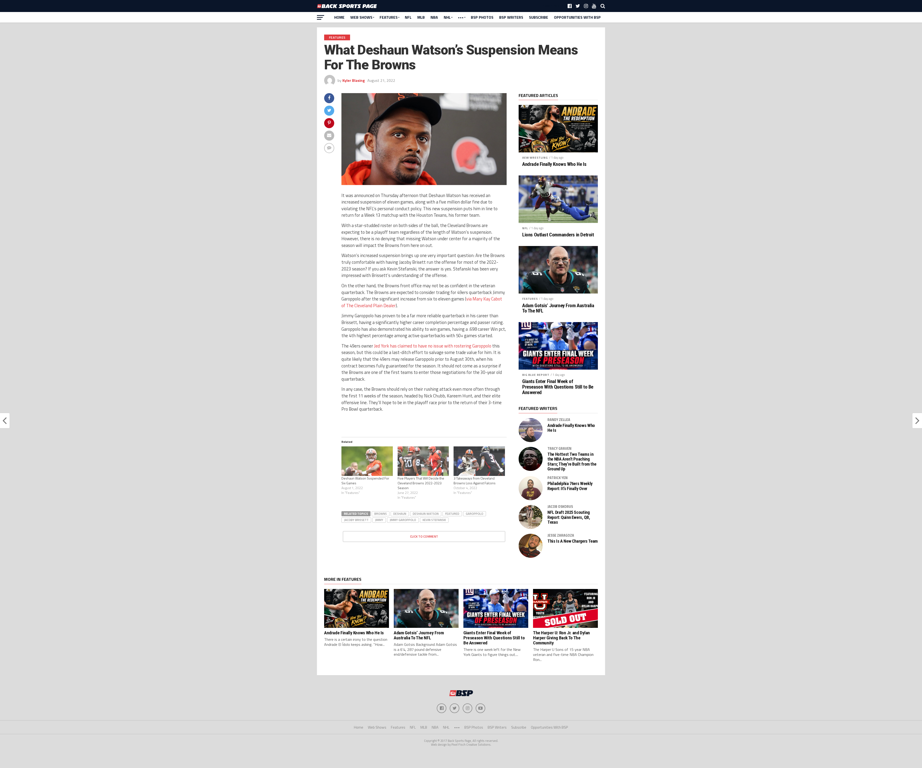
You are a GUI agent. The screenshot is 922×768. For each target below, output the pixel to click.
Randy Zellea (558, 419)
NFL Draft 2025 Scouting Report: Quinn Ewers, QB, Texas (568, 517)
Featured (452, 513)
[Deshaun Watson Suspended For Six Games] (367, 461)
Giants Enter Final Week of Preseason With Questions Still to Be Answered (557, 387)
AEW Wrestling (535, 157)
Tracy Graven (559, 448)
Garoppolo (474, 513)
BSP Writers (511, 17)
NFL (408, 17)
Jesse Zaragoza (560, 535)
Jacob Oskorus (560, 506)
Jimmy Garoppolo (403, 519)
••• (461, 17)
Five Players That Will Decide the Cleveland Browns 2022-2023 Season (421, 483)
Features (389, 17)
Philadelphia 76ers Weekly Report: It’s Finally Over (570, 486)
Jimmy (379, 519)
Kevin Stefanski (434, 519)
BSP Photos (482, 17)
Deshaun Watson (426, 513)
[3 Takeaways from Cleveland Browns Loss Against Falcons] (479, 461)
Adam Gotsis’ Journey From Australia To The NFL (558, 308)
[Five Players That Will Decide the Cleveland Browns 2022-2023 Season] (423, 461)
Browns (380, 513)
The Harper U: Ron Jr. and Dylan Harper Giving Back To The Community (561, 638)
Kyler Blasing (353, 80)
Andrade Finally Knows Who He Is (554, 164)
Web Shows (361, 17)
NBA (434, 17)
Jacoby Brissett (356, 519)
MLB (421, 17)
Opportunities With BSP (577, 17)
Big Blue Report (535, 374)
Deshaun (399, 513)
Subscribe (538, 17)
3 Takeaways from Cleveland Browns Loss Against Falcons (475, 481)
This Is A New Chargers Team (572, 541)
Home (339, 17)
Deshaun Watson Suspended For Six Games (365, 481)
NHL (447, 17)
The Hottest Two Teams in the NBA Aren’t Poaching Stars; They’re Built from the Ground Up (571, 461)
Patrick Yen (557, 478)
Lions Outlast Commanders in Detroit (558, 235)
